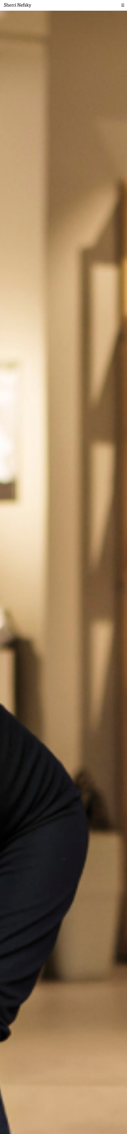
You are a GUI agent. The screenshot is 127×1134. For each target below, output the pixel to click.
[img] (63, 567)
